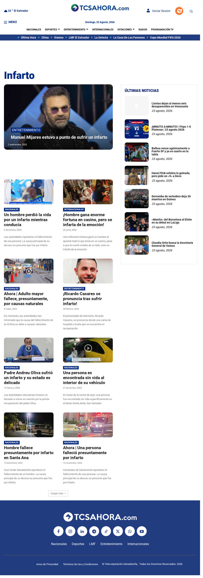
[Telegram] (94, 531)
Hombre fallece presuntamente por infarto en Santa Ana (29, 452)
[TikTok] (106, 531)
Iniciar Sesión (160, 11)
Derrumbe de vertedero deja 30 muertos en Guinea (171, 198)
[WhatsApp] (130, 531)
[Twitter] (118, 531)
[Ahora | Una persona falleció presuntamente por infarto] (88, 424)
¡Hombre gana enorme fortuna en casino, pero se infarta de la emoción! (87, 219)
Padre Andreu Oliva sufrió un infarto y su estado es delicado (28, 377)
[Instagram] (70, 531)
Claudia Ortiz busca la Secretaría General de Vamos (172, 244)
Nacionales (11, 209)
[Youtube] (142, 531)
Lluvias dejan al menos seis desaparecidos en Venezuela (170, 105)
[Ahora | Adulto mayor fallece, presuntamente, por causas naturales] (29, 271)
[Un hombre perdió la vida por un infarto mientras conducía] (29, 191)
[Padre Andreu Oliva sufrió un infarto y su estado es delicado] (29, 350)
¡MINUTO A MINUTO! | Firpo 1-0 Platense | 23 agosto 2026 (171, 128)
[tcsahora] (100, 8)
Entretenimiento (26, 130)
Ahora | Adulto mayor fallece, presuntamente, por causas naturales (26, 298)
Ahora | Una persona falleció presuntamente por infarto (84, 452)
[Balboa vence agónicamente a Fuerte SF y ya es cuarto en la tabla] (137, 152)
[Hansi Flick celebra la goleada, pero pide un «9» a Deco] (137, 175)
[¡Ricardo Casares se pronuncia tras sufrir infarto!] (88, 271)
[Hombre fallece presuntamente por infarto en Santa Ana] (29, 424)
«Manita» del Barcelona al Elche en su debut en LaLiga (172, 221)
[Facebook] (58, 531)
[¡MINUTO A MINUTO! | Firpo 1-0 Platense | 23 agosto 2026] (137, 129)
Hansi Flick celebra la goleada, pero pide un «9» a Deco (171, 174)
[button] (191, 11)
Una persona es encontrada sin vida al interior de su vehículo (84, 377)
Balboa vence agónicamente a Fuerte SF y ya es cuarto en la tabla (171, 151)
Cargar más (57, 493)
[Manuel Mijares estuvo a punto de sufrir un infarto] (58, 117)
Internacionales (74, 209)
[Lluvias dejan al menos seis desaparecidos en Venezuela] (137, 105)
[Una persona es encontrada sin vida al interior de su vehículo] (88, 350)
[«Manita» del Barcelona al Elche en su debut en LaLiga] (137, 221)
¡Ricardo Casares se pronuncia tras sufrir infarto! (82, 298)
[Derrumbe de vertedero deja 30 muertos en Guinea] (137, 198)
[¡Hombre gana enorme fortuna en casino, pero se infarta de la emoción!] (88, 191)
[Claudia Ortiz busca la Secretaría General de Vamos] (137, 245)
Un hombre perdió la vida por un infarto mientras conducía (27, 219)
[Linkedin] (82, 531)
